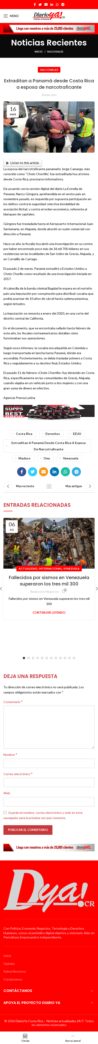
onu (47, 458)
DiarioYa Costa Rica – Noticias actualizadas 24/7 (49, 1021)
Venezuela (71, 568)
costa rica (24, 434)
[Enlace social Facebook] (34, 5)
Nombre (10, 754)
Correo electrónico (18, 774)
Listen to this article (24, 163)
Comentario (13, 701)
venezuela (70, 458)
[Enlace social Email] (46, 5)
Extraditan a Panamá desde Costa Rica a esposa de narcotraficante (48, 446)
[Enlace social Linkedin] (51, 5)
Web (6, 793)
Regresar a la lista (49, 486)
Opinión (9, 964)
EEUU (77, 434)
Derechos (52, 434)
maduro (24, 458)
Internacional (50, 568)
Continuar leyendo (49, 612)
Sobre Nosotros (14, 971)
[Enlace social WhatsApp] (57, 5)
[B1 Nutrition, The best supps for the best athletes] (49, 412)
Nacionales (55, 51)
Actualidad (28, 568)
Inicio (39, 51)
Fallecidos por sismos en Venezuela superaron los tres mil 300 (49, 580)
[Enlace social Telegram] (63, 5)
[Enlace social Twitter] (40, 5)
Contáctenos (12, 979)
